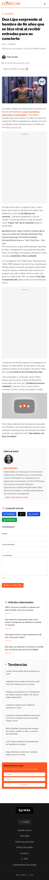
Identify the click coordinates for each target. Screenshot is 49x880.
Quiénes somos (24, 830)
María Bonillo (12, 57)
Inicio (4, 44)
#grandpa (14, 237)
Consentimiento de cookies (25, 865)
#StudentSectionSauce (12, 240)
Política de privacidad (24, 842)
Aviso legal (24, 836)
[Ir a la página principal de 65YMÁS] (11, 3)
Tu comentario (7, 555)
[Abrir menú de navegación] (44, 3)
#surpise (5, 237)
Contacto (24, 853)
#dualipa (25, 234)
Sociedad (9, 14)
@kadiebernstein (9, 231)
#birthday (33, 234)
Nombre (4, 534)
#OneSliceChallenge (28, 237)
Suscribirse (24, 785)
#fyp (40, 234)
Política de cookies (24, 847)
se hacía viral (15, 127)
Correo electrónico (8, 544)
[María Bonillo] (4, 57)
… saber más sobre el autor (16, 497)
